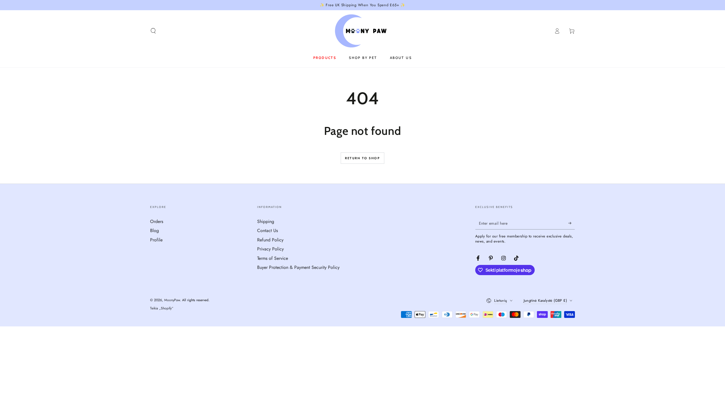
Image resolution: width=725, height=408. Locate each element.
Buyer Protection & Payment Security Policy (298, 267)
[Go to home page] (362, 31)
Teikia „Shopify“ (161, 308)
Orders (156, 221)
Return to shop (362, 158)
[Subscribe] (571, 223)
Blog (154, 230)
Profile (156, 240)
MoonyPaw (172, 300)
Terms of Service (272, 258)
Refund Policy (270, 240)
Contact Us (267, 230)
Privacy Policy (270, 249)
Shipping (265, 221)
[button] (153, 31)
